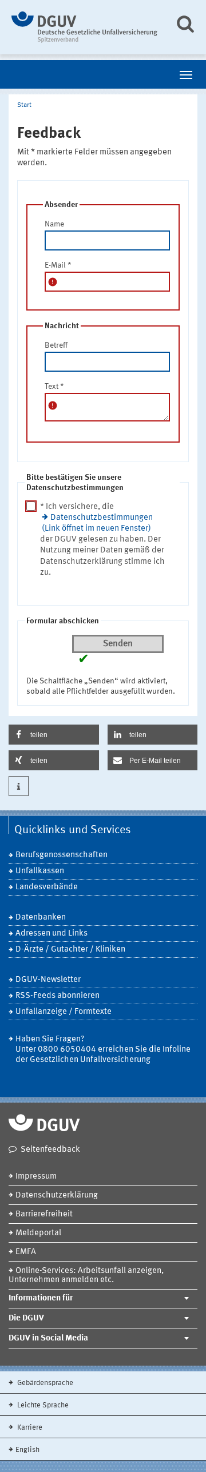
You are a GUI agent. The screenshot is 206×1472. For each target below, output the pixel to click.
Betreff (56, 345)
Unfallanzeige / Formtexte (63, 1012)
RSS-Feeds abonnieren (57, 996)
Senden (118, 644)
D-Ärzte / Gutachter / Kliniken (70, 949)
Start (24, 105)
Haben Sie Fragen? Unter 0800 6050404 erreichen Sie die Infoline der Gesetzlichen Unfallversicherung (103, 1049)
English (27, 1450)
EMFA (25, 1252)
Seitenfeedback (50, 1149)
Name (54, 224)
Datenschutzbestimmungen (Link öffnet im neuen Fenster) (97, 523)
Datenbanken (40, 917)
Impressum (36, 1176)
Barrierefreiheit (44, 1214)
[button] (54, 735)
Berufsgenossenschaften (61, 855)
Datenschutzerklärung (56, 1195)
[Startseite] (84, 27)
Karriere (28, 1427)
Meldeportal (38, 1233)
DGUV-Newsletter (48, 980)
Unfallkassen (39, 871)
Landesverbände (46, 887)
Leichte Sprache (42, 1405)
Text (54, 387)
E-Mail (58, 265)
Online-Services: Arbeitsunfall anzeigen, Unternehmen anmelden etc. (86, 1275)
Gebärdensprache (44, 1383)
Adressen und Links (51, 933)
